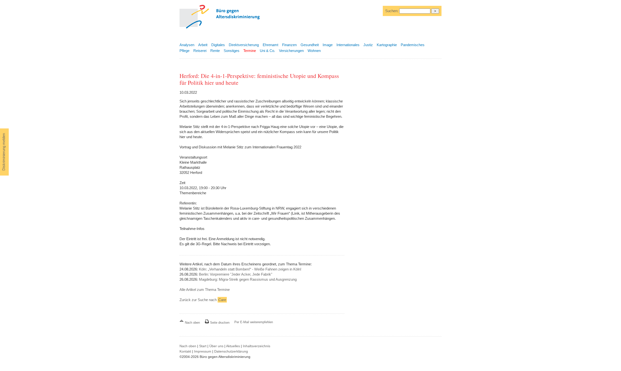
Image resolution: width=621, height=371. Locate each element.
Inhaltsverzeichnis (256, 346)
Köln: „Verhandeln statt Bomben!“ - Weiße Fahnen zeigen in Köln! (250, 269)
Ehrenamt (270, 45)
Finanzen (289, 45)
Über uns (216, 346)
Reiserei (199, 51)
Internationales (348, 45)
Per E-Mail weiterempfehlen (253, 322)
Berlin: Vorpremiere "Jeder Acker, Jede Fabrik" (235, 274)
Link (295, 213)
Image (328, 45)
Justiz (368, 45)
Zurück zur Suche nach (203, 300)
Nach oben (192, 322)
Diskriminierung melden (4, 152)
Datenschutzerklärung (231, 351)
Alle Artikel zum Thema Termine (205, 289)
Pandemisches (413, 45)
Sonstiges (231, 51)
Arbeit (202, 45)
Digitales (218, 45)
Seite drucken (219, 322)
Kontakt (185, 351)
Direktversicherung (244, 45)
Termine (249, 51)
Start (202, 346)
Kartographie (387, 45)
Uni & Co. (267, 51)
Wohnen (314, 51)
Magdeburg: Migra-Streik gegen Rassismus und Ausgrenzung (248, 279)
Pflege (184, 51)
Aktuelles (233, 346)
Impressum (202, 351)
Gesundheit (310, 45)
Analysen (187, 45)
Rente (215, 51)
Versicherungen (291, 51)
